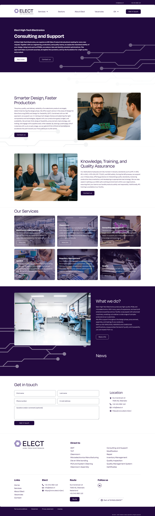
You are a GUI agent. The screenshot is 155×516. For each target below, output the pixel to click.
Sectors (61, 11)
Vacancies (99, 11)
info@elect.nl (120, 3)
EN (115, 11)
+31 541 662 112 (136, 3)
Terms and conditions (20, 509)
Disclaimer (34, 509)
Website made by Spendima (126, 514)
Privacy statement (47, 509)
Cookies (60, 509)
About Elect (80, 11)
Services (41, 11)
